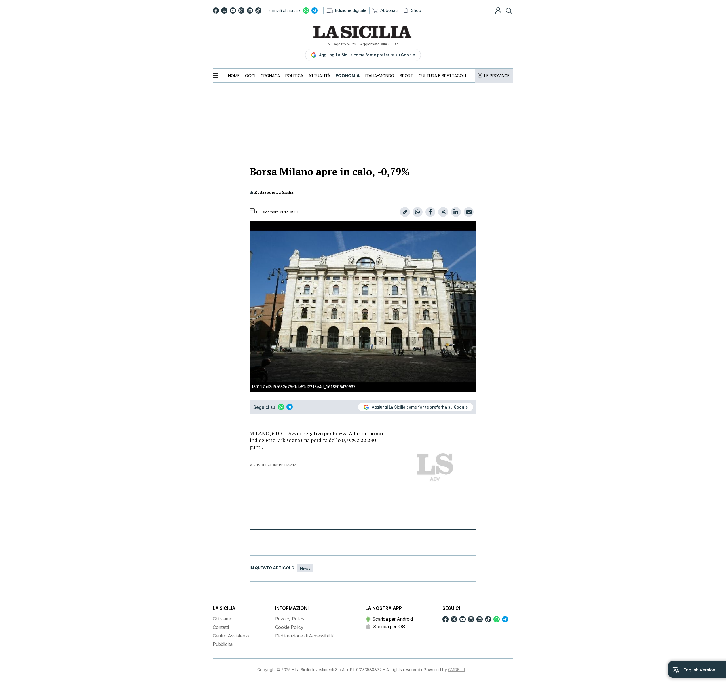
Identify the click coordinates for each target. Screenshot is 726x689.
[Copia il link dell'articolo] (405, 212)
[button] (499, 11)
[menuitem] (234, 76)
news (305, 568)
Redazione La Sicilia (273, 192)
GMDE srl (456, 669)
